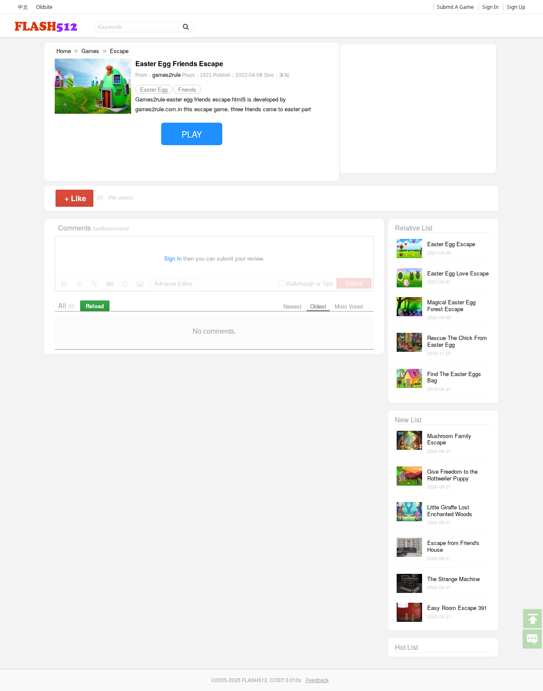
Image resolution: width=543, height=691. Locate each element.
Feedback (317, 679)
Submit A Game (455, 7)
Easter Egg (154, 89)
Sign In (490, 7)
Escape (119, 51)
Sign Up (516, 7)
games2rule (166, 74)
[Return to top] (532, 618)
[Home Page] (46, 27)
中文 (23, 7)
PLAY (192, 134)
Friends (187, 89)
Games (90, 51)
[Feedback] (532, 638)
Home (63, 51)
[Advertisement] (418, 107)
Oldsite (44, 7)
